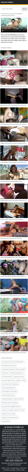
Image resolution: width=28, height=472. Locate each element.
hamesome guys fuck (16, 373)
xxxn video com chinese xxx (10, 384)
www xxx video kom (8, 380)
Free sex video (20, 470)
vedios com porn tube (8, 414)
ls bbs (22, 410)
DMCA (3, 468)
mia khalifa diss (18, 362)
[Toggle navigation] (25, 2)
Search (24, 9)
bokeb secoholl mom (8, 395)
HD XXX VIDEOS (14, 460)
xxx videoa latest (7, 376)
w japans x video (21, 380)
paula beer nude (19, 376)
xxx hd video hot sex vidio (9, 391)
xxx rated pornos (7, 362)
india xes (4, 410)
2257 (8, 468)
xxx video (12, 470)
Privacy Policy (15, 468)
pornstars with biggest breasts (11, 406)
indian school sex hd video (9, 417)
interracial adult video (8, 388)
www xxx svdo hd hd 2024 (9, 402)
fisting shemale (20, 369)
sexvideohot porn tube (8, 365)
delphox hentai (13, 410)
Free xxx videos (7, 2)
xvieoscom (5, 373)
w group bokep (18, 399)
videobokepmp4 (7, 399)
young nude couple (7, 369)
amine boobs (6, 421)
